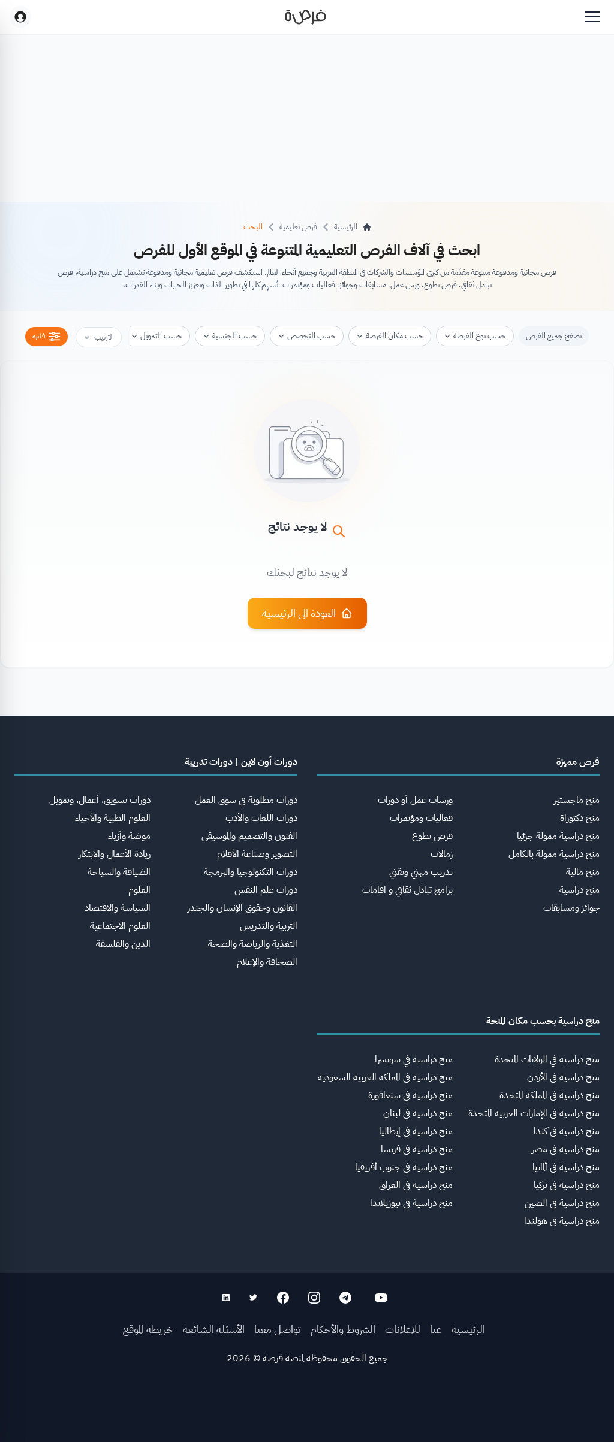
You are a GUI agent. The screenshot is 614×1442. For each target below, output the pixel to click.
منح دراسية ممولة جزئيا (558, 836)
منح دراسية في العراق (416, 1185)
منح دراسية (579, 890)
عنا (436, 1329)
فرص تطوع (432, 836)
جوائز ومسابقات (571, 908)
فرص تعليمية (298, 226)
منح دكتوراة (580, 818)
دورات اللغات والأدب (261, 818)
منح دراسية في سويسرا (414, 1059)
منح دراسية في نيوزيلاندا (411, 1203)
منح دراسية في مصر (566, 1149)
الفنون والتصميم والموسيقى (249, 836)
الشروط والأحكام (343, 1329)
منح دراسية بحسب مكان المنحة (543, 1021)
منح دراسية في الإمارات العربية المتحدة (534, 1113)
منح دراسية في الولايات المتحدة (547, 1059)
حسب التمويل (161, 335)
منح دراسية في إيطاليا (416, 1131)
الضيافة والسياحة (119, 872)
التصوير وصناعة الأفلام (257, 854)
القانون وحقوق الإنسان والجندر (242, 908)
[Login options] (20, 17)
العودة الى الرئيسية (299, 613)
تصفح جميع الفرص (554, 335)
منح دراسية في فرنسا (417, 1149)
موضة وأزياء (129, 836)
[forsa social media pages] (381, 1297)
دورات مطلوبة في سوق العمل (246, 800)
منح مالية (583, 872)
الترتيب (104, 337)
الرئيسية (468, 1329)
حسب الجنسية (234, 335)
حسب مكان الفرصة (394, 335)
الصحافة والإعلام (267, 962)
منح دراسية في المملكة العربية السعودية (385, 1077)
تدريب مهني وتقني (421, 872)
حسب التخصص (311, 335)
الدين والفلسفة (123, 944)
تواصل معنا (277, 1329)
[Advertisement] (307, 1415)
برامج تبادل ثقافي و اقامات (407, 890)
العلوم (139, 890)
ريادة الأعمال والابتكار (115, 854)
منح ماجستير (577, 800)
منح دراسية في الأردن (563, 1077)
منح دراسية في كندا (567, 1131)
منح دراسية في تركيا (567, 1185)
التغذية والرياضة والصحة (252, 944)
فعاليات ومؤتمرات (421, 818)
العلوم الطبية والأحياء (113, 818)
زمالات (442, 854)
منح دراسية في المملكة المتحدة (549, 1095)
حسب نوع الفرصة (479, 335)
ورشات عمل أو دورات (415, 800)
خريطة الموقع (148, 1329)
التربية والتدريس (268, 926)
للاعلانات (402, 1329)
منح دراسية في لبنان (418, 1113)
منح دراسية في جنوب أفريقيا (404, 1167)
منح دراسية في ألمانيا (566, 1167)
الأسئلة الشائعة (214, 1329)
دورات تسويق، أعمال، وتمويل (100, 800)
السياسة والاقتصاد (118, 908)
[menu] (592, 17)
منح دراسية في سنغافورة (410, 1095)
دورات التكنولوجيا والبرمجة (250, 872)
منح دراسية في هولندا (562, 1221)
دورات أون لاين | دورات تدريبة (241, 762)
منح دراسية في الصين (562, 1203)
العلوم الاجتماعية (120, 926)
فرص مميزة (578, 762)
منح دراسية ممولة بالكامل (554, 854)
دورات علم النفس (265, 890)
